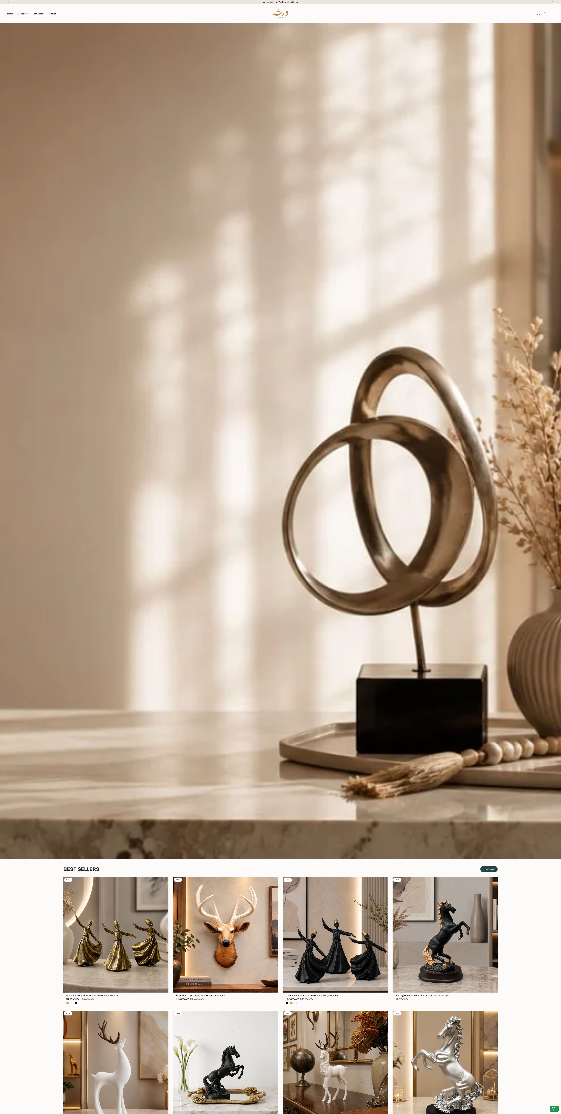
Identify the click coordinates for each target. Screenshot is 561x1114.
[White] (71, 1003)
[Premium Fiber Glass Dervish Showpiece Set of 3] (115, 935)
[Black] (76, 1003)
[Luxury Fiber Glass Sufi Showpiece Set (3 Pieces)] (335, 935)
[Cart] (552, 13)
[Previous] (8, 2)
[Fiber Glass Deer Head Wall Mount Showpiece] (225, 935)
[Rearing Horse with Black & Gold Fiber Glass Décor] (445, 935)
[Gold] (67, 1003)
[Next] (552, 2)
